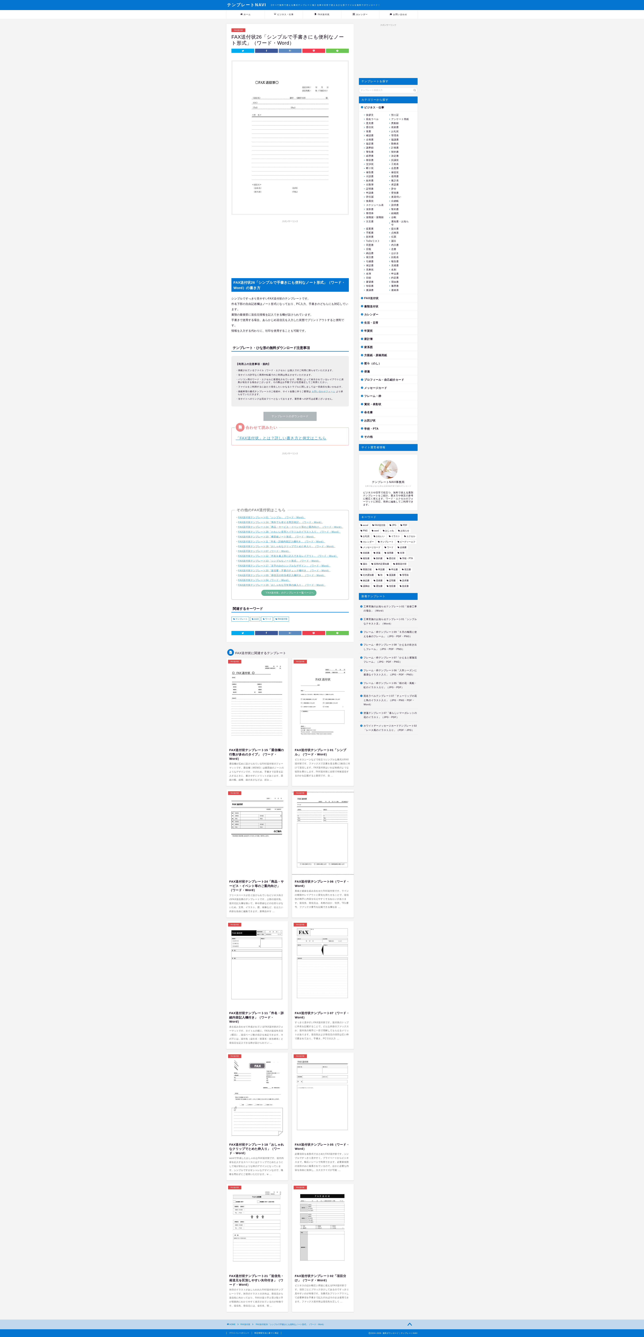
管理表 (395, 135)
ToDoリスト (373, 241)
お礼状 (395, 131)
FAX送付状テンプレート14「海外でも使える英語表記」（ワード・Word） (280, 522)
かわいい (380, 536)
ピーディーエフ (407, 542)
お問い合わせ (400, 14)
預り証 (395, 115)
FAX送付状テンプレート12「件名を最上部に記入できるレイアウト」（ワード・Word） (288, 556)
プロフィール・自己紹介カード (384, 379)
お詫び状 (370, 420)
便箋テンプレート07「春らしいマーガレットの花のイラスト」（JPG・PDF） (390, 715)
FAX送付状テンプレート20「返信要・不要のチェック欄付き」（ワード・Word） (284, 570)
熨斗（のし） (372, 363)
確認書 (370, 135)
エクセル (411, 536)
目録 (368, 277)
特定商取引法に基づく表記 (266, 1333)
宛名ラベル (372, 119)
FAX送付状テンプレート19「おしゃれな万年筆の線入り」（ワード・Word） (281, 585)
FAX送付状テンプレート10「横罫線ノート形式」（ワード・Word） (276, 536)
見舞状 (370, 269)
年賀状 (368, 330)
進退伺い (396, 197)
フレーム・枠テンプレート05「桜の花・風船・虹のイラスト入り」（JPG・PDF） (390, 685)
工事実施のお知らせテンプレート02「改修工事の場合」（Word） (390, 608)
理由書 (395, 282)
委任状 (370, 127)
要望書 (370, 282)
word (256, 619)
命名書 (368, 412)
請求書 (395, 205)
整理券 (370, 213)
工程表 (395, 164)
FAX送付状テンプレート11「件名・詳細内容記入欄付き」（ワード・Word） (281, 541)
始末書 (370, 180)
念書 (393, 249)
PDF (405, 525)
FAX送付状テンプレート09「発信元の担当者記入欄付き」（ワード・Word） (281, 575)
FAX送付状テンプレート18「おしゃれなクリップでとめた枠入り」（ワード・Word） (286, 546)
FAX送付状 (324, 14)
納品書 (370, 253)
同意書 (370, 245)
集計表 (395, 180)
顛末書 (370, 237)
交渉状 (370, 164)
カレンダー (362, 14)
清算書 (370, 209)
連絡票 (395, 290)
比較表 (395, 257)
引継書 (370, 261)
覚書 (368, 131)
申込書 (395, 273)
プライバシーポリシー (239, 1333)
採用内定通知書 (381, 564)
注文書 (370, 221)
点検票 (395, 233)
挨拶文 (370, 115)
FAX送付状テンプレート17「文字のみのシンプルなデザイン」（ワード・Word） (284, 565)
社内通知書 (368, 575)
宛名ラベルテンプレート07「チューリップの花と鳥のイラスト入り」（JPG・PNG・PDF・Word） (390, 700)
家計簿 (368, 339)
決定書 (395, 156)
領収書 (370, 286)
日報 (368, 249)
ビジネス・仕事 (285, 14)
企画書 (370, 139)
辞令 (393, 189)
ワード (268, 619)
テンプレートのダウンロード (290, 416)
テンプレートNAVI (303, 5)
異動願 (395, 123)
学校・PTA (371, 428)
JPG (394, 525)
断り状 (370, 168)
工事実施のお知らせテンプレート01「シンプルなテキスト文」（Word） (390, 621)
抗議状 (395, 160)
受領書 (395, 193)
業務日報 (367, 569)
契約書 (395, 152)
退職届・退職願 (375, 217)
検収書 (370, 160)
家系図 (368, 347)
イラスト (395, 536)
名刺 (393, 269)
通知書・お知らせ (400, 223)
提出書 (395, 228)
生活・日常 (371, 322)
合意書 (395, 168)
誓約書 (395, 209)
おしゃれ (389, 530)
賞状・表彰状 (372, 404)
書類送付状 (371, 306)
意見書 (370, 123)
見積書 (395, 265)
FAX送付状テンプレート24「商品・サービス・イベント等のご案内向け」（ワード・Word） (290, 527)
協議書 (395, 139)
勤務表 (395, 143)
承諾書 (395, 184)
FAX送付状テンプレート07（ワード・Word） (264, 551)
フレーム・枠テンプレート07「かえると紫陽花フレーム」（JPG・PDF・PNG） (390, 659)
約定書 (395, 277)
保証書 (370, 265)
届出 (393, 241)
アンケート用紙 (400, 119)
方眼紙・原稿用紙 (375, 355)
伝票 (393, 237)
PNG (365, 530)
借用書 (395, 176)
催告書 (370, 172)
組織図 (395, 213)
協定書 (370, 143)
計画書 (395, 147)
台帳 (393, 217)
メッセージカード (375, 388)
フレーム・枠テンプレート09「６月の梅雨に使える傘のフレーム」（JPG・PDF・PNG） (390, 634)
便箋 (367, 371)
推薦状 (370, 201)
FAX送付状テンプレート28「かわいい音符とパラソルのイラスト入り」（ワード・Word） (289, 531)
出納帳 (395, 201)
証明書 (370, 189)
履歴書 (395, 286)
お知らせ (404, 530)
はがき (395, 253)
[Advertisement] (290, 247)
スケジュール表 (375, 205)
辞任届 (370, 197)
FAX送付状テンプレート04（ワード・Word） (264, 580)
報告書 (395, 261)
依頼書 (395, 127)
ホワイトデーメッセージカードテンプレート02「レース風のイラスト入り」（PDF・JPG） (390, 728)
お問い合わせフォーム (323, 391)
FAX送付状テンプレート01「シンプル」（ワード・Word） (271, 517)
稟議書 (370, 290)
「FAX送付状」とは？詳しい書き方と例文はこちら (281, 438)
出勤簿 (370, 184)
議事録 (370, 147)
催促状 (395, 172)
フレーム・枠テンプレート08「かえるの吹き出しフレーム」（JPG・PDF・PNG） (390, 647)
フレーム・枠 (372, 396)
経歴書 (370, 156)
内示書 (395, 245)
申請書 (370, 193)
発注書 (370, 257)
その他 (368, 436)
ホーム (247, 14)
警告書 (370, 152)
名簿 (368, 273)
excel (365, 525)
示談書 (370, 176)
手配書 (370, 233)
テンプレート (241, 619)
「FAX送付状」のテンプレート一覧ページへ (289, 592)
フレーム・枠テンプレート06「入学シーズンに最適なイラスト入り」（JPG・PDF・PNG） (390, 672)
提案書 (370, 228)
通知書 (379, 586)
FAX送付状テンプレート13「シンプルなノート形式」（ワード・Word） (279, 560)
